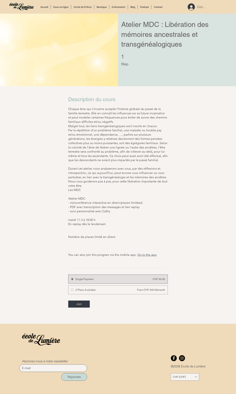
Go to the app (147, 255)
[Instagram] (182, 358)
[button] (185, 377)
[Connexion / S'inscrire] (190, 7)
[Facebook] (174, 358)
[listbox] (185, 377)
